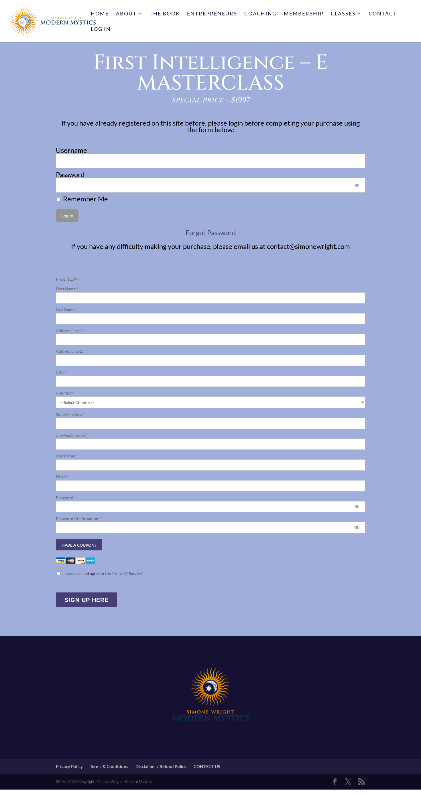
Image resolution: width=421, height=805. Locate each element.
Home (100, 14)
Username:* (66, 455)
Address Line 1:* (70, 330)
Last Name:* (66, 309)
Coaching (260, 14)
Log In (101, 29)
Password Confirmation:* (78, 518)
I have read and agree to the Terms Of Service (101, 573)
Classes (343, 14)
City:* (61, 372)
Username (71, 150)
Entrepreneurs (212, 14)
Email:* (62, 476)
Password (70, 174)
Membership (304, 14)
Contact (383, 14)
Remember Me (85, 198)
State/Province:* (70, 414)
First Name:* (67, 288)
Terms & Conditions (109, 766)
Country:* (65, 392)
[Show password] (357, 185)
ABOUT (126, 14)
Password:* (66, 497)
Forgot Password (211, 232)
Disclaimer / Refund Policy (160, 766)
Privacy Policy (69, 766)
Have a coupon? (79, 545)
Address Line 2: (69, 351)
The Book (164, 14)
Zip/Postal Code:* (72, 435)
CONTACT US (207, 766)
